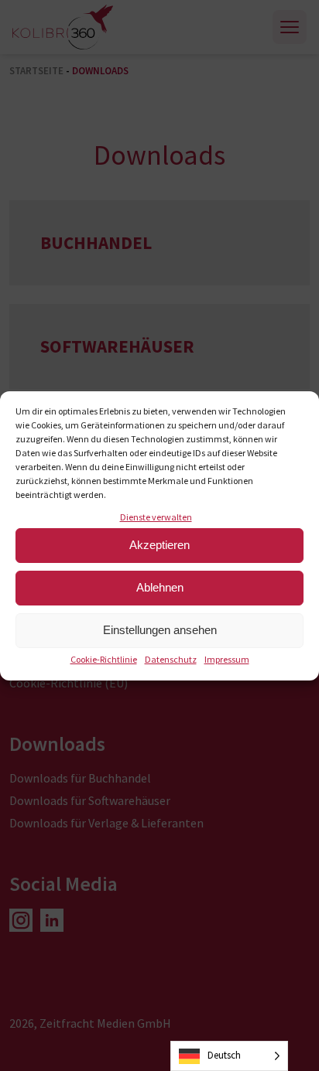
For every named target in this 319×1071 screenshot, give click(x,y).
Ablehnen (160, 587)
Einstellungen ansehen (160, 629)
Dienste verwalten (156, 517)
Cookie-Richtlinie (103, 659)
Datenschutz (171, 659)
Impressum (226, 659)
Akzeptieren (159, 544)
